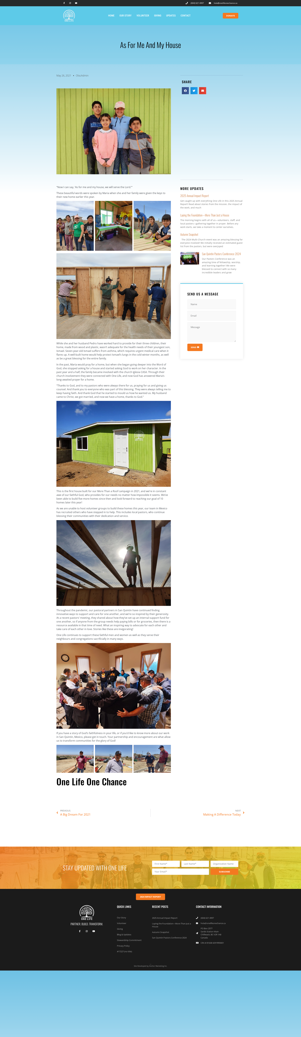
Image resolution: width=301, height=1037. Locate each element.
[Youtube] (76, 3)
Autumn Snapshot (189, 234)
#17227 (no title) (124, 951)
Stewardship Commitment (129, 940)
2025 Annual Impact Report (194, 195)
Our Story (125, 15)
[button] (185, 90)
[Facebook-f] (64, 3)
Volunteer (143, 15)
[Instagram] (70, 3)
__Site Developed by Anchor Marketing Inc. (150, 964)
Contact (186, 15)
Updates (171, 15)
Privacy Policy (123, 945)
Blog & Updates (124, 934)
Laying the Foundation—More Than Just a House (204, 215)
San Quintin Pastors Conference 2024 (221, 254)
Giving (157, 15)
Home (111, 15)
